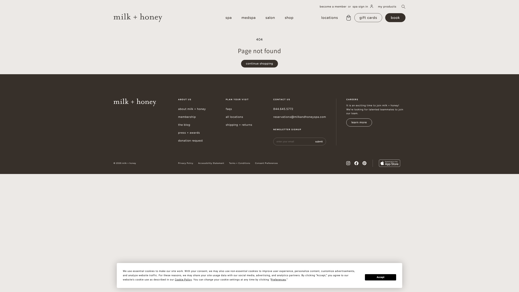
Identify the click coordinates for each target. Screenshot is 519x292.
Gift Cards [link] (368, 17)
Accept (380, 277)
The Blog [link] (184, 124)
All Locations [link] (234, 117)
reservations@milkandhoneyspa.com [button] (299, 117)
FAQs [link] (229, 109)
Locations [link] (329, 17)
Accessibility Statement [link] (211, 163)
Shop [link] (289, 17)
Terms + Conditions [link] (239, 163)
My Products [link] (387, 6)
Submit (319, 141)
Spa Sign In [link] (360, 6)
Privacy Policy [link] (185, 163)
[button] (403, 7)
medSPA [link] (248, 17)
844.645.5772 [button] (283, 109)
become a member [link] (333, 6)
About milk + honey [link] (192, 109)
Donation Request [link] (190, 140)
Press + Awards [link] (189, 132)
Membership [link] (187, 117)
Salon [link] (270, 17)
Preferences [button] (278, 279)
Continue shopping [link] (259, 63)
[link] (138, 17)
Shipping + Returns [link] (239, 124)
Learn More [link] (359, 122)
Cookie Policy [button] (183, 279)
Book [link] (395, 17)
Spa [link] (228, 17)
